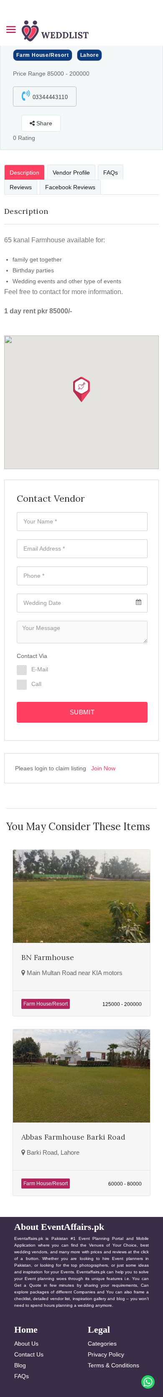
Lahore (89, 55)
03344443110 (49, 97)
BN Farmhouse (47, 957)
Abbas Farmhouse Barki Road (73, 1137)
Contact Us (28, 1354)
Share (43, 123)
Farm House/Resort (42, 55)
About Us (26, 1343)
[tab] (24, 172)
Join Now (103, 768)
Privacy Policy (106, 1354)
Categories (102, 1343)
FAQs (21, 1376)
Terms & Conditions (113, 1365)
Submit (82, 712)
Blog (20, 1365)
